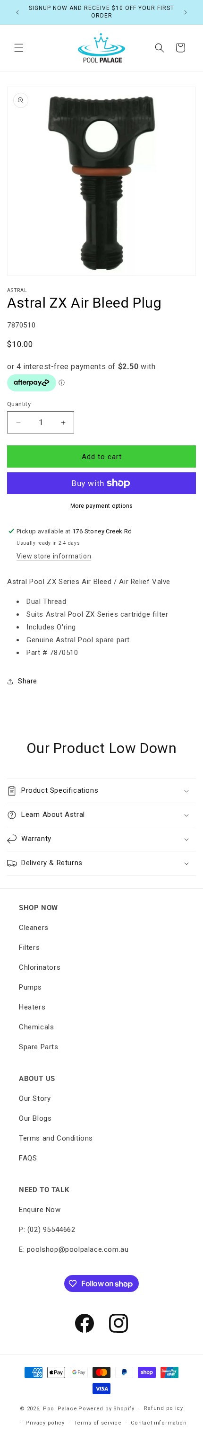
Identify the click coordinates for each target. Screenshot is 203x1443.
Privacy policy (45, 1423)
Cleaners (34, 927)
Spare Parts (39, 1047)
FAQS (28, 1158)
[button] (18, 47)
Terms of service (98, 1423)
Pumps (30, 987)
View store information (54, 556)
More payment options (101, 506)
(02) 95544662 (51, 1229)
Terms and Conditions (56, 1138)
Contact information (158, 1423)
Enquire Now (40, 1209)
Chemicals (36, 1027)
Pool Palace (60, 1409)
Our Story (35, 1098)
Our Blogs (35, 1118)
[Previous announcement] (17, 12)
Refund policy (163, 1408)
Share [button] (27, 681)
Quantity (19, 403)
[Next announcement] (185, 12)
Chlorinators (39, 967)
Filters (29, 947)
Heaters (32, 1007)
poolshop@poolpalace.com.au (78, 1249)
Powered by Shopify (106, 1409)
